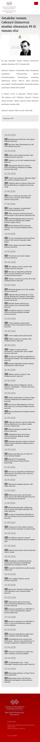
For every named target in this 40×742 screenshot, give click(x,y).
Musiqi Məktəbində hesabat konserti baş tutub (19, 412)
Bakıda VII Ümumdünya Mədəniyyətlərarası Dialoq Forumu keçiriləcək (16, 461)
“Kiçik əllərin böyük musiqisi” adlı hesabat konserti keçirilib (18, 156)
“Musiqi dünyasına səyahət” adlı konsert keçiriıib (17, 430)
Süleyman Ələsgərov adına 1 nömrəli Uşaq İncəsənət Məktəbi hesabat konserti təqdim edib (19, 443)
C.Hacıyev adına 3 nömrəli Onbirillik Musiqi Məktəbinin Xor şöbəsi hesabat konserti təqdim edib (19, 424)
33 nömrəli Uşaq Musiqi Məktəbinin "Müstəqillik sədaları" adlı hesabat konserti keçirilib (20, 358)
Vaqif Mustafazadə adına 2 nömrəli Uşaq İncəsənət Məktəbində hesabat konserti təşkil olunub (18, 220)
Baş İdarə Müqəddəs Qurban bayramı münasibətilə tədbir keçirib (19, 364)
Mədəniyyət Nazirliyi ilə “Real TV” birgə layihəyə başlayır (18, 455)
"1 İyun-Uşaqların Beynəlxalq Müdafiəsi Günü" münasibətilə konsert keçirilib (18, 325)
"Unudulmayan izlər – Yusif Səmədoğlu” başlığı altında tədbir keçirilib (19, 663)
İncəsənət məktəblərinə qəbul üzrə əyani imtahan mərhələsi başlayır (18, 635)
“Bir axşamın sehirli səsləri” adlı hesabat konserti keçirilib (18, 267)
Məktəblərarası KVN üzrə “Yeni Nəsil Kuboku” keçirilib (19, 140)
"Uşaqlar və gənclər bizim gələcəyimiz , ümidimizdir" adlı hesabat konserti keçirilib (18, 351)
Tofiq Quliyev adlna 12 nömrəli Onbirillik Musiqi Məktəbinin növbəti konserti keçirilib (18, 603)
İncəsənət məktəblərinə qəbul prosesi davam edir (19, 569)
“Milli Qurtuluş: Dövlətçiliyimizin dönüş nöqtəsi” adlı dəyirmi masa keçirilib (19, 214)
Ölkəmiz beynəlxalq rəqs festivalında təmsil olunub (19, 551)
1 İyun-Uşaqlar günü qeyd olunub (18, 335)
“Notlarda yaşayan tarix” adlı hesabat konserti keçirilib (19, 290)
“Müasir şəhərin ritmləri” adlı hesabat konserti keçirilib (17, 375)
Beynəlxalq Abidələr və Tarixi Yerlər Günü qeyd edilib (19, 674)
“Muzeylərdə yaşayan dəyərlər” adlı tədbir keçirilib (18, 485)
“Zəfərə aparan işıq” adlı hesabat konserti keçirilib (17, 246)
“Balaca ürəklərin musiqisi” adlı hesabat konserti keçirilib (17, 340)
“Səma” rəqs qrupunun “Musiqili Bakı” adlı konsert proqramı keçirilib (20, 179)
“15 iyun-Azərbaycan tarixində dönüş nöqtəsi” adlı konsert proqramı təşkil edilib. (19, 240)
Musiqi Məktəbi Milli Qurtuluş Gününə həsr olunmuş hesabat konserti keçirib (18, 227)
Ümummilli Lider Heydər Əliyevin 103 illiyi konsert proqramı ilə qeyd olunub (19, 528)
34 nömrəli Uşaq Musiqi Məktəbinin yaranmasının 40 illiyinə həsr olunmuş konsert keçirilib (19, 473)
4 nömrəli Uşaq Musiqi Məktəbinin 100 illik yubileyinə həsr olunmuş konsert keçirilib (19, 516)
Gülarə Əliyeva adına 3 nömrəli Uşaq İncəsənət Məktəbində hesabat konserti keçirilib (19, 399)
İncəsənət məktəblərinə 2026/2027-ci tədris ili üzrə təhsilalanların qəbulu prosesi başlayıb (19, 623)
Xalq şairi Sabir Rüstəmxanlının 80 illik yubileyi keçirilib (19, 145)
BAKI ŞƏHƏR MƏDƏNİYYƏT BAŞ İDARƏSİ (10, 7)
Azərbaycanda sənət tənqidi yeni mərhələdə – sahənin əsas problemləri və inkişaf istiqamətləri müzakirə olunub (19, 641)
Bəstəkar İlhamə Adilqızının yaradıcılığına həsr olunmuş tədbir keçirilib (16, 305)
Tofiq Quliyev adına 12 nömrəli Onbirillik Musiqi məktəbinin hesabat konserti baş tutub (18, 167)
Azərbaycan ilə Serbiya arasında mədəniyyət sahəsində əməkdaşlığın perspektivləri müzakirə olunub (17, 563)
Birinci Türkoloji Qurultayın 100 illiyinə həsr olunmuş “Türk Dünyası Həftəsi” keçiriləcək (17, 197)
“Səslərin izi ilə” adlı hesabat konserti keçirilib (20, 161)
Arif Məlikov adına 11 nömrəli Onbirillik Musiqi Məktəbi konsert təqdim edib (19, 539)
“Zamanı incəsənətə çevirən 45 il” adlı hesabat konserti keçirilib (20, 280)
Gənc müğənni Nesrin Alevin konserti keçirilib (17, 579)
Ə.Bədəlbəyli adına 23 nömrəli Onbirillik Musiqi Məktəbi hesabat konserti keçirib (17, 436)
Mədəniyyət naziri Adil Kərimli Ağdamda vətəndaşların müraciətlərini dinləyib (18, 680)
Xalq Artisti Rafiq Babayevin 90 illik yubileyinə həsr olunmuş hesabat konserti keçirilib (19, 406)
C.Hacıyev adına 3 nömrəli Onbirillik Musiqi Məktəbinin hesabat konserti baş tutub (19, 185)
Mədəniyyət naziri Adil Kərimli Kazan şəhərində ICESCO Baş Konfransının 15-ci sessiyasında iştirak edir (19, 496)
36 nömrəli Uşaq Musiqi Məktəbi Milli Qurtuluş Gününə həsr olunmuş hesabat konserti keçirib (18, 273)
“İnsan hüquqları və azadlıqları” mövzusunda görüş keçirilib (17, 209)
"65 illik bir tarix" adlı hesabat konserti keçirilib (17, 257)
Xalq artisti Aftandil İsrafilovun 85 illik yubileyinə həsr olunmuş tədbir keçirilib (18, 591)
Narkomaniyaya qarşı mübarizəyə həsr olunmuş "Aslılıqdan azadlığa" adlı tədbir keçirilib (18, 509)
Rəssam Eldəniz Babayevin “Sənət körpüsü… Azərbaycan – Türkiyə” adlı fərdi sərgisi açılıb (19, 387)
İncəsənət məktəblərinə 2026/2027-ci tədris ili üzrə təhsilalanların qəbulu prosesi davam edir (19, 611)
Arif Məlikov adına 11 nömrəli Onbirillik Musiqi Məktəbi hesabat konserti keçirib (17, 312)
